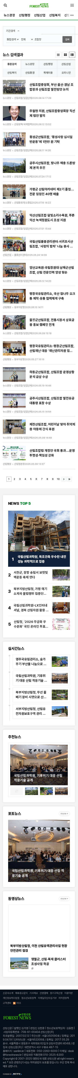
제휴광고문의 (21, 993)
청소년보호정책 (28, 998)
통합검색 (11, 64)
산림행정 (24, 15)
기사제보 (34, 993)
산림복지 (55, 15)
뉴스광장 (9, 15)
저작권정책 (63, 998)
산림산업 (39, 15)
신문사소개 (8, 993)
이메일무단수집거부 (47, 998)
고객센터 (7, 1003)
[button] (13, 766)
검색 (67, 39)
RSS (18, 1003)
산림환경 (29, 72)
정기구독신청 (56, 993)
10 (58, 479)
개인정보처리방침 (11, 998)
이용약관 (68, 993)
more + (64, 813)
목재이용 (48, 72)
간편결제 (44, 993)
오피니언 (66, 72)
